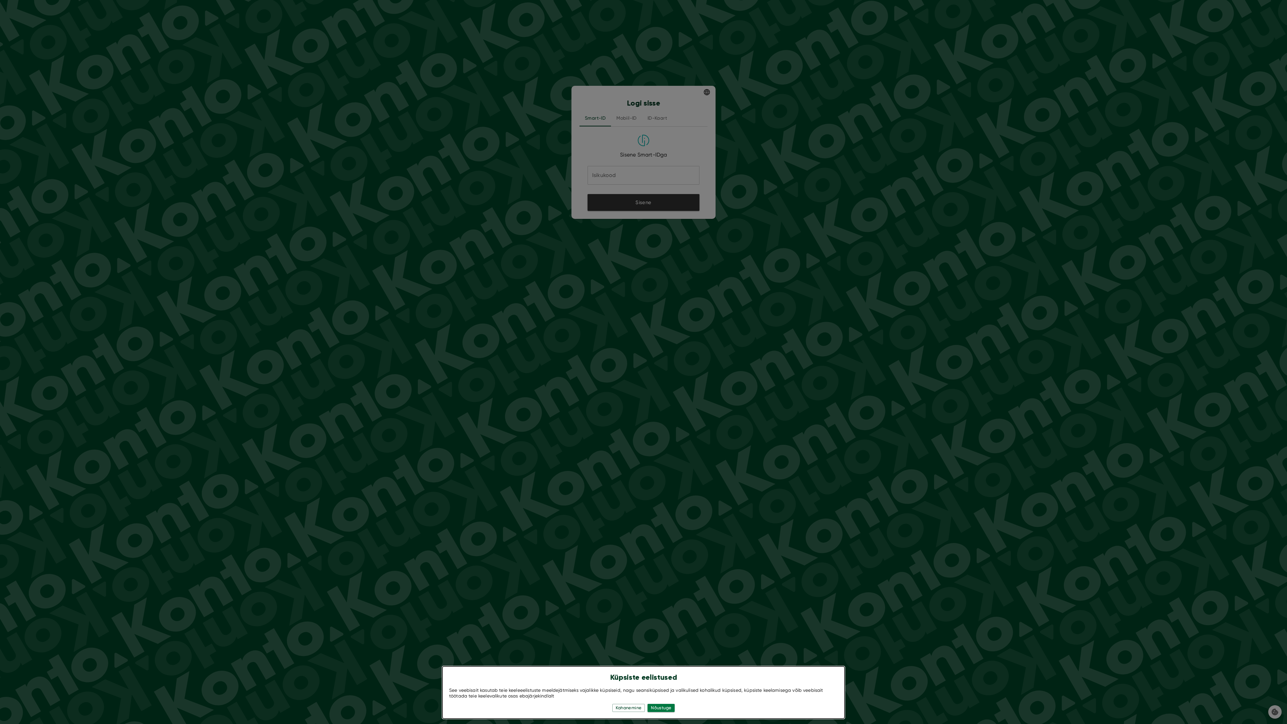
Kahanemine (629, 707)
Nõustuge (661, 707)
